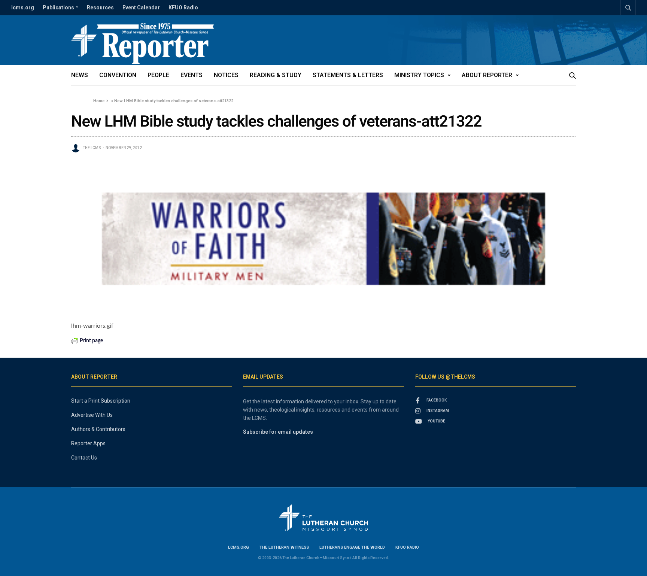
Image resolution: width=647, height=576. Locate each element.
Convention (117, 75)
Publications (58, 7)
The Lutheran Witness (284, 547)
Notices (226, 75)
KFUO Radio (183, 7)
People (158, 75)
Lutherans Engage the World (352, 547)
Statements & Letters (348, 75)
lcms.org (22, 7)
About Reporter (487, 75)
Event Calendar (141, 7)
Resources (100, 7)
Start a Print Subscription (100, 401)
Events (191, 75)
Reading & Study (275, 75)
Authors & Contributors (98, 429)
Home (98, 100)
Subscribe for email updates (278, 432)
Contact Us (84, 458)
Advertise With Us (92, 415)
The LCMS (92, 148)
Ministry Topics (419, 75)
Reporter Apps (88, 443)
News (79, 75)
